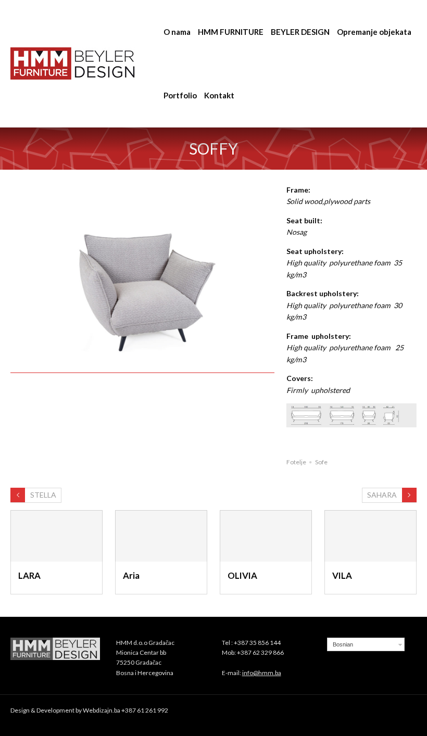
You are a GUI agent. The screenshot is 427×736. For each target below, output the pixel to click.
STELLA (43, 494)
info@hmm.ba (261, 673)
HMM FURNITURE (230, 31)
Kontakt (219, 95)
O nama (177, 31)
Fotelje (296, 462)
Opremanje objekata (374, 31)
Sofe (321, 462)
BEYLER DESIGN (300, 31)
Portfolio (180, 95)
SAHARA (382, 494)
